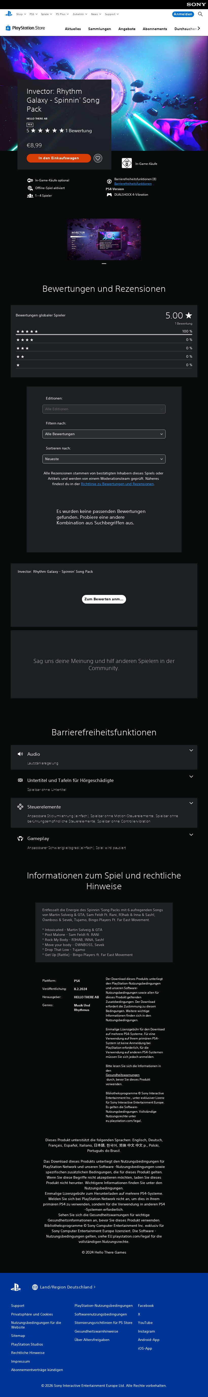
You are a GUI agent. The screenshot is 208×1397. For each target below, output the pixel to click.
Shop (19, 14)
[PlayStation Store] (26, 28)
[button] (133, 183)
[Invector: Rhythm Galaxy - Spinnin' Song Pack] (104, 239)
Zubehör (78, 14)
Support (110, 14)
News (94, 14)
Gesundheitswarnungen (123, 1075)
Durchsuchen (186, 28)
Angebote (126, 28)
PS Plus (60, 14)
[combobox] (104, 409)
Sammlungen (99, 28)
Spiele (45, 14)
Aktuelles (73, 28)
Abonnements (155, 28)
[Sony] (196, 8)
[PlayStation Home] (9, 14)
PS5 (32, 14)
